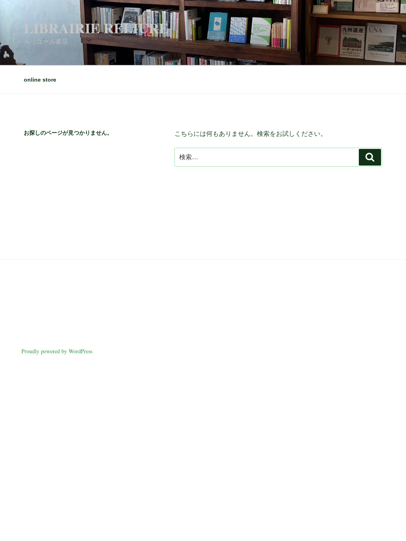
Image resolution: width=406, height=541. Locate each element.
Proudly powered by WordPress (56, 351)
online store (40, 79)
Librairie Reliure (96, 27)
